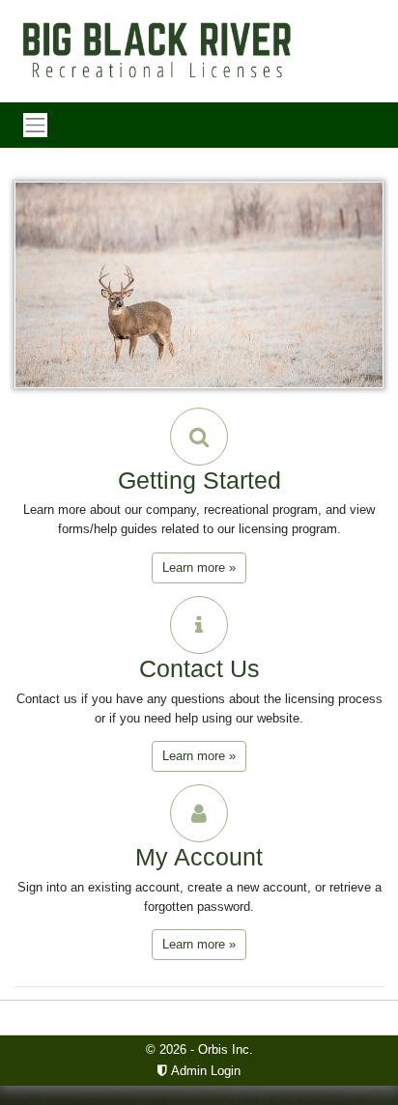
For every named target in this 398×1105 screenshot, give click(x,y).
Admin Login (204, 1070)
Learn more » (199, 567)
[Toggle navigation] (35, 125)
